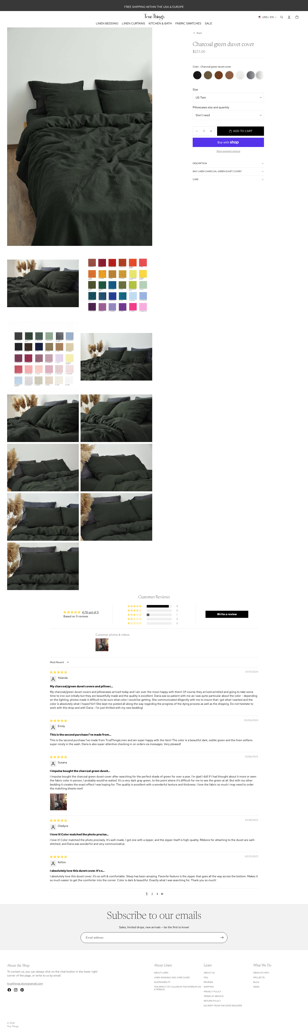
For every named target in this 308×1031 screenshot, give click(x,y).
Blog (256, 982)
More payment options (228, 151)
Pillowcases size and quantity (211, 107)
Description (200, 163)
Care (195, 179)
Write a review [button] (227, 614)
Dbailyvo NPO (261, 972)
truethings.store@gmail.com (25, 983)
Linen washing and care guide (172, 977)
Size (195, 89)
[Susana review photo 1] (58, 801)
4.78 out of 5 (90, 612)
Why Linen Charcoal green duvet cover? (217, 171)
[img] (58, 672)
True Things (12, 1026)
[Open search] (282, 17)
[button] (135, 606)
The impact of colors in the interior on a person (177, 988)
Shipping (209, 986)
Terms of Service (214, 996)
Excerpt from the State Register (223, 1005)
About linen (161, 972)
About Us (209, 972)
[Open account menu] (289, 17)
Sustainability (162, 982)
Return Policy (212, 1000)
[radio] (197, 75)
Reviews (208, 982)
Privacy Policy (212, 991)
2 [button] (152, 894)
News (256, 986)
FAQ (206, 977)
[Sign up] (222, 937)
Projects (259, 977)
